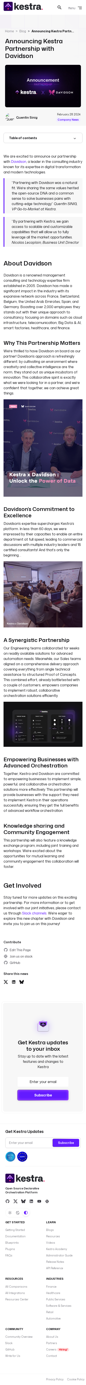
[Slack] (47, 1201)
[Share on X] (6, 981)
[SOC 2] (10, 1157)
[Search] (59, 7)
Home (9, 31)
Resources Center (16, 1299)
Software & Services (58, 1306)
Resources (53, 1236)
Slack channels (34, 913)
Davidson (18, 161)
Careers (56, 1349)
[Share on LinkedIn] (13, 981)
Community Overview (19, 1337)
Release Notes (55, 1262)
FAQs (8, 1255)
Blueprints (12, 1243)
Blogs (50, 1230)
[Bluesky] (23, 1201)
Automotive (53, 1318)
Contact (51, 1356)
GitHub (15, 963)
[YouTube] (39, 1201)
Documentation (15, 1236)
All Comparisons (16, 1287)
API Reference (54, 1268)
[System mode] (25, 1212)
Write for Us (12, 1356)
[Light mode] (9, 1212)
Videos (50, 1243)
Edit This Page (20, 950)
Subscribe (43, 1095)
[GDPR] (22, 1157)
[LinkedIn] (31, 1201)
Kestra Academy (56, 1249)
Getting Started (15, 1230)
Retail (49, 1312)
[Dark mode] (17, 1212)
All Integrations (15, 1293)
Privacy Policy (55, 1379)
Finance (51, 1287)
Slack (9, 1343)
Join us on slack (21, 956)
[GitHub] (7, 1201)
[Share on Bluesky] (21, 981)
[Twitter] (15, 1201)
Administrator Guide (59, 1255)
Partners (51, 1343)
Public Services (55, 1299)
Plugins (10, 1249)
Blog (22, 31)
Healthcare (53, 1293)
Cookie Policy (75, 1379)
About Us (52, 1337)
